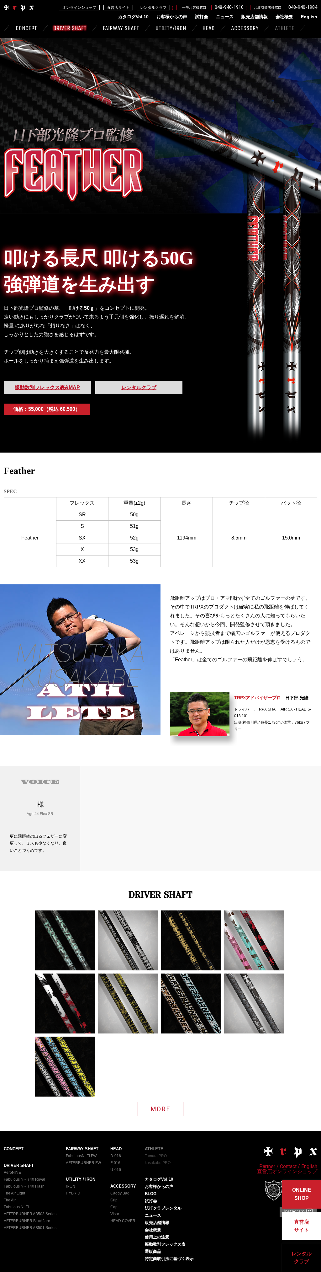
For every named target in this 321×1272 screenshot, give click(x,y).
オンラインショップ (79, 7)
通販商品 (153, 1251)
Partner (267, 1166)
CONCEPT (26, 28)
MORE (160, 1109)
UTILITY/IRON (170, 28)
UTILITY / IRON (80, 1179)
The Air (10, 1200)
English (309, 16)
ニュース (225, 16)
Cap (114, 1207)
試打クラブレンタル (163, 1208)
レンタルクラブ (153, 7)
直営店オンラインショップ (287, 1171)
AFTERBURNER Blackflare (27, 1221)
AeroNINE (12, 1172)
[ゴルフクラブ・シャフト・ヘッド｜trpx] (19, 10)
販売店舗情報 (254, 16)
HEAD (209, 28)
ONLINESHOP (301, 1194)
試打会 (201, 16)
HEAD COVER (122, 1221)
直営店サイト (118, 7)
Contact (288, 1166)
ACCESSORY (245, 28)
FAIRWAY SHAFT (121, 28)
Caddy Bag (119, 1193)
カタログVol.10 (133, 16)
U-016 (115, 1170)
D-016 (115, 1156)
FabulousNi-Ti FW (81, 1156)
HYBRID (73, 1193)
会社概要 (284, 16)
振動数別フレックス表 (165, 1244)
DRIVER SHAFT (70, 28)
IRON (70, 1186)
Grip (114, 1200)
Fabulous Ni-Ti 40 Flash (24, 1186)
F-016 (115, 1163)
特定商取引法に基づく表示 (169, 1259)
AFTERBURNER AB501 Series (30, 1228)
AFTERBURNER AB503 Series (30, 1214)
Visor (114, 1214)
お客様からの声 (171, 16)
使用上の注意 (157, 1237)
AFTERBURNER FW (83, 1163)
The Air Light (14, 1193)
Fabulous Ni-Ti (16, 1207)
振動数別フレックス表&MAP (47, 387)
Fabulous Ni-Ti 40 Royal (24, 1179)
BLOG (150, 1194)
